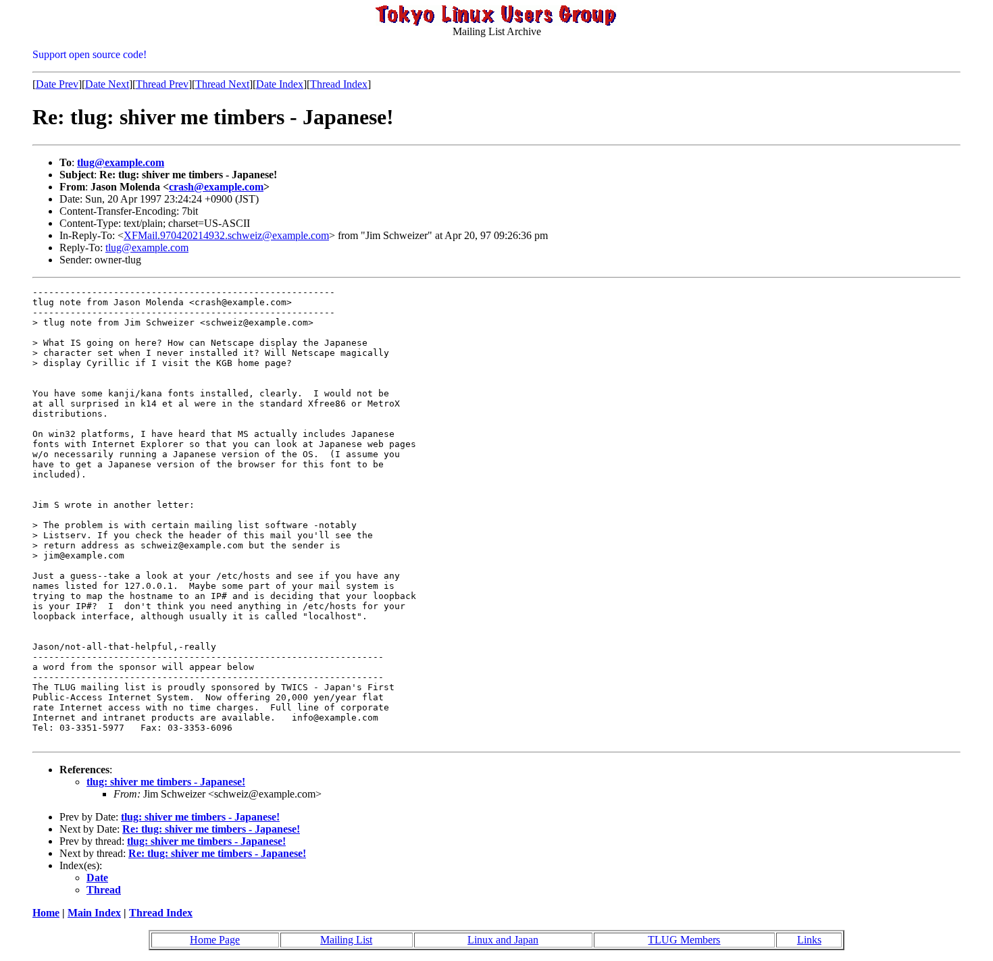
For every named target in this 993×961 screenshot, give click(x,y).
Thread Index (338, 84)
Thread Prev (162, 84)
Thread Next (222, 84)
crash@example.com (216, 186)
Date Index (279, 84)
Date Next (107, 84)
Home (45, 912)
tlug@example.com (120, 162)
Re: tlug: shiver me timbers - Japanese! (211, 829)
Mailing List (346, 939)
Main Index (94, 912)
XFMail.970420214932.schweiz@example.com (226, 235)
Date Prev (57, 84)
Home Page (215, 939)
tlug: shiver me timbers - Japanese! (165, 781)
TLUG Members (684, 939)
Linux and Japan (502, 939)
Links (809, 939)
